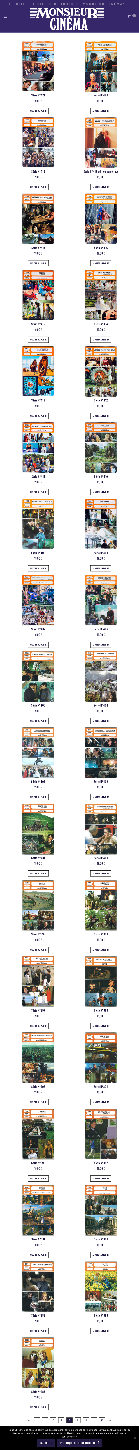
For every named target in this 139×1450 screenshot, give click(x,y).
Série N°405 (38, 705)
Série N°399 (38, 934)
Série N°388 (101, 1315)
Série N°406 (101, 629)
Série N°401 (38, 858)
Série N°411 (38, 477)
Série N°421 (38, 95)
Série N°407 (38, 629)
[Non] (134, 1437)
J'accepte (45, 1443)
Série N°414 (101, 324)
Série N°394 (101, 1087)
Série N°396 (101, 1010)
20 (102, 1420)
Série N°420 (101, 95)
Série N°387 (38, 1392)
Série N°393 (38, 1163)
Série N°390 (101, 1239)
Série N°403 (38, 782)
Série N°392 (101, 1163)
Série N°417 (38, 248)
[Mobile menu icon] (5, 16)
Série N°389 (38, 1315)
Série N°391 (38, 1239)
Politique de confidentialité (79, 1443)
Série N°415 (38, 324)
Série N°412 (101, 400)
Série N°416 (101, 248)
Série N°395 (38, 1087)
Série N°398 (101, 934)
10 (86, 1420)
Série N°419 (38, 171)
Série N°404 (101, 705)
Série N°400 (101, 858)
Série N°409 (38, 553)
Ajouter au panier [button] (38, 110)
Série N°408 (101, 553)
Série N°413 (38, 400)
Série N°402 (101, 782)
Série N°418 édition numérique (100, 171)
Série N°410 (101, 477)
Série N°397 (38, 1010)
